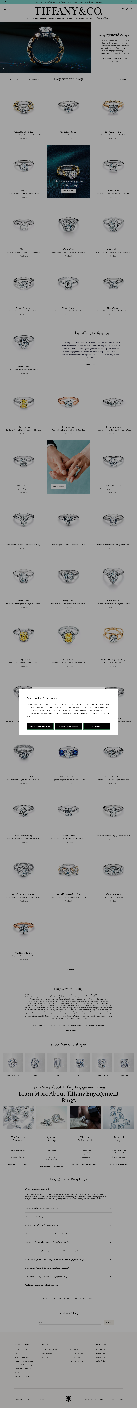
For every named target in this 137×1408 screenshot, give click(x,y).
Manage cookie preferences (40, 726)
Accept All (96, 726)
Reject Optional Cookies (68, 726)
